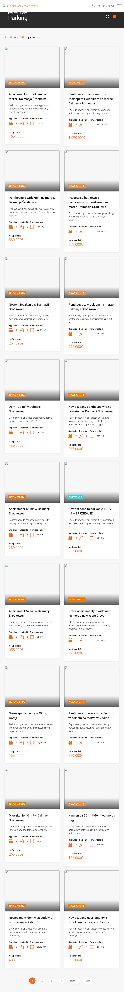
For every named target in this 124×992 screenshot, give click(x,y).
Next (72, 980)
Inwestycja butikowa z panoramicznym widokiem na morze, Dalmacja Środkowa (88, 202)
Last (88, 980)
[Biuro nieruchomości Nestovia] (20, 6)
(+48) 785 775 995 (105, 6)
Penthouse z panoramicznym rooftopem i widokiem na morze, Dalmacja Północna (91, 98)
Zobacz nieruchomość (32, 79)
